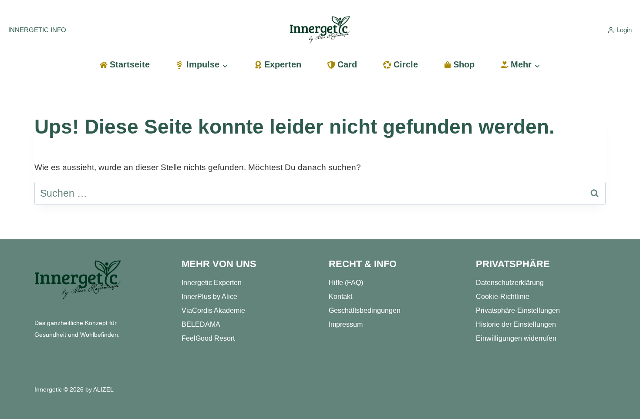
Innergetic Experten (212, 282)
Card (347, 64)
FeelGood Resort (208, 338)
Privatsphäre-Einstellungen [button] (518, 310)
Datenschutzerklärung (510, 282)
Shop (464, 64)
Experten (282, 64)
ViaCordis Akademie (213, 310)
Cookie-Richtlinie (502, 296)
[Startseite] (77, 280)
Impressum (346, 324)
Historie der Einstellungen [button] (516, 324)
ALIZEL (103, 389)
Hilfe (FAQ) (346, 282)
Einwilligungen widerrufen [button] (516, 338)
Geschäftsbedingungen (365, 310)
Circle (406, 64)
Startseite (130, 64)
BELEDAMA (201, 324)
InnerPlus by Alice (209, 296)
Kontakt (340, 296)
